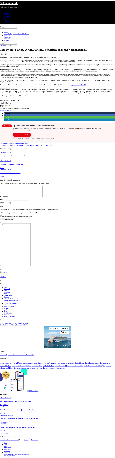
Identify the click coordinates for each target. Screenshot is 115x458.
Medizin (88, 366)
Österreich (62, 368)
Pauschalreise (30, 355)
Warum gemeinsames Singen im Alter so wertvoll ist (13, 155)
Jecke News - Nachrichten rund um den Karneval (14, 323)
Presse (2, 159)
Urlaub (36, 368)
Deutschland (70, 363)
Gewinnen (7, 290)
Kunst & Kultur (8, 295)
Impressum (7, 38)
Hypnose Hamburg (36, 366)
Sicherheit (11, 368)
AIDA (5, 446)
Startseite (6, 32)
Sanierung (108, 366)
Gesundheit (7, 14)
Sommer (17, 368)
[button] (7, 113)
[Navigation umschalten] (0, 26)
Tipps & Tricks (8, 313)
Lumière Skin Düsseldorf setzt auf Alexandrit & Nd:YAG (17, 427)
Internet (6, 293)
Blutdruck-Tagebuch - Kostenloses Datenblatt (13, 355)
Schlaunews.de (9, 3)
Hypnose (26, 366)
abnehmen (2, 363)
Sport (5, 310)
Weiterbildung (52, 368)
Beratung (35, 363)
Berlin (5, 21)
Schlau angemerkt (9, 306)
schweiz (2, 368)
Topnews (6, 314)
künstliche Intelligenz (79, 366)
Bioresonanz (46, 363)
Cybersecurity (62, 363)
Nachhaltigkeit (100, 366)
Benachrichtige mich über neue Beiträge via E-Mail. (17, 216)
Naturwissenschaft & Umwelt (12, 300)
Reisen (5, 305)
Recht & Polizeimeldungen (11, 303)
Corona (6, 19)
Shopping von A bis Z (10, 455)
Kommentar (4, 196)
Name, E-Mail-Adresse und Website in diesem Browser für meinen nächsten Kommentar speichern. (30, 209)
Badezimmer (25, 363)
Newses (26, 440)
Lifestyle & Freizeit (5, 45)
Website (2, 206)
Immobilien (7, 16)
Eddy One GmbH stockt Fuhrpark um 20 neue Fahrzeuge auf (19, 418)
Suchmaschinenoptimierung (25, 368)
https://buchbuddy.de (6, 110)
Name (2, 199)
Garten (108, 363)
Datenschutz (7, 37)
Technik (6, 311)
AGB (5, 444)
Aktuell (6, 287)
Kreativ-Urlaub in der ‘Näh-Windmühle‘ (10, 173)
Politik (5, 302)
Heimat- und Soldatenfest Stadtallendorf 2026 (11, 164)
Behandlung (30, 363)
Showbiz (6, 308)
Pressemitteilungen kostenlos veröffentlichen (16, 34)
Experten (103, 363)
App (11, 363)
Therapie (33, 368)
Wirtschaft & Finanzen (10, 316)
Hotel (21, 366)
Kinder (69, 366)
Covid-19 (57, 363)
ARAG (6, 13)
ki (4, 18)
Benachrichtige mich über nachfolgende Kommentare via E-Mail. (20, 213)
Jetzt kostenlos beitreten (22, 135)
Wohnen (57, 368)
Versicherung (7, 23)
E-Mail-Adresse (5, 203)
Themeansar (34, 440)
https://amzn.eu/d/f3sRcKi (78, 85)
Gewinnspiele (7, 449)
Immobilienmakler (60, 366)
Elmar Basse (89, 363)
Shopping (6, 40)
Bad (21, 363)
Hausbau (18, 366)
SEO (6, 368)
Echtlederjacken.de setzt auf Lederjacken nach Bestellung (17, 410)
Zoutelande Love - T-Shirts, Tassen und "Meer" (13, 325)
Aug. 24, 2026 (4, 405)
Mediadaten (7, 35)
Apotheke (7, 363)
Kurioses (6, 297)
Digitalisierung (79, 363)
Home (5, 443)
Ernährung (96, 363)
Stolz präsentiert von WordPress (9, 440)
